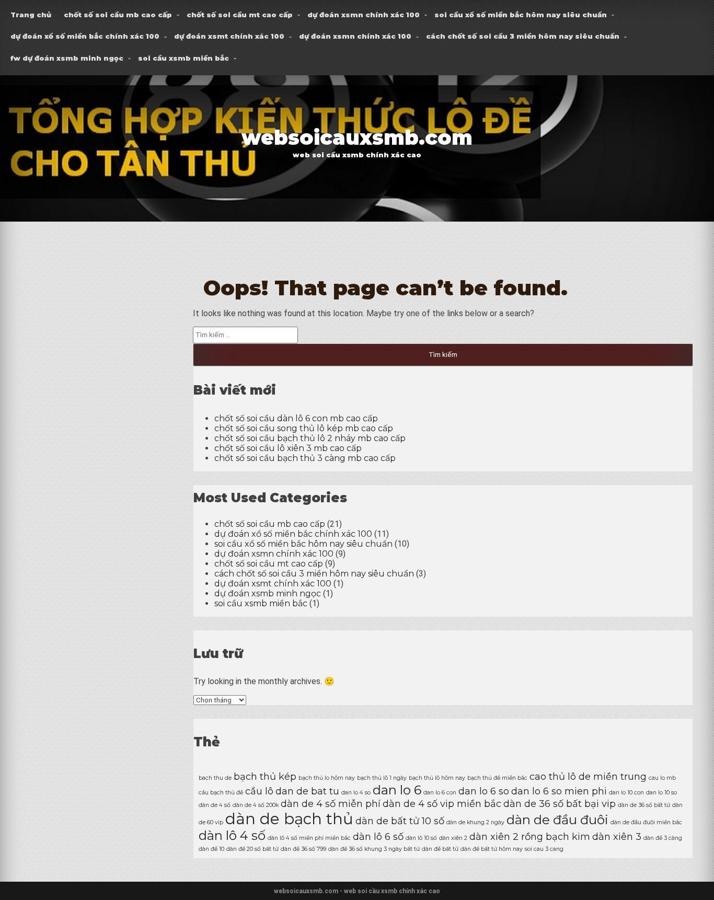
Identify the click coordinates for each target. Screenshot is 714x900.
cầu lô (259, 791)
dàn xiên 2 (453, 838)
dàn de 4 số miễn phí (331, 804)
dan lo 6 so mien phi (559, 791)
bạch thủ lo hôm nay (326, 778)
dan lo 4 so (356, 792)
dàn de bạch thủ (289, 819)
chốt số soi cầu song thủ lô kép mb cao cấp (303, 428)
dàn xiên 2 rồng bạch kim (529, 836)
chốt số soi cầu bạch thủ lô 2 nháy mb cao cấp (310, 438)
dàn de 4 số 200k (256, 805)
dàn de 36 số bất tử (644, 805)
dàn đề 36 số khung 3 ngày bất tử (374, 849)
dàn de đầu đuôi (557, 819)
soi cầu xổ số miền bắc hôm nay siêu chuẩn (520, 14)
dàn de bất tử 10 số (399, 821)
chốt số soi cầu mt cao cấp (240, 14)
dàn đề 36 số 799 (303, 849)
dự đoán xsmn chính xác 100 (363, 14)
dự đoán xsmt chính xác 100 (229, 36)
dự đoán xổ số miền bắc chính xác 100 (84, 36)
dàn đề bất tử (440, 849)
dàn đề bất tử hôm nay (491, 849)
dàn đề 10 (211, 849)
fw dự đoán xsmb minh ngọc (66, 58)
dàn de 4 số (215, 805)
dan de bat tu (307, 791)
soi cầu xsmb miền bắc (183, 58)
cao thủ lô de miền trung (588, 776)
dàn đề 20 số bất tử (252, 849)
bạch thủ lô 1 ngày (382, 778)
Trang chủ (30, 14)
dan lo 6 (397, 790)
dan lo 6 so (483, 791)
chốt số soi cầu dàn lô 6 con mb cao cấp (296, 418)
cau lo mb (662, 778)
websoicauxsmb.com (357, 137)
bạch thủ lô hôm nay (437, 778)
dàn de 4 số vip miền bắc (442, 804)
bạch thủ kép (265, 776)
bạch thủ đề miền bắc (497, 778)
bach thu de (215, 778)
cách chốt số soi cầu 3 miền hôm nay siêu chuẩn (522, 36)
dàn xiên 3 (616, 836)
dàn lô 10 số (421, 838)
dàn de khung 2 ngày (475, 822)
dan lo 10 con (626, 792)
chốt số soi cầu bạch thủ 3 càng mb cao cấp (305, 458)
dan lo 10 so (661, 792)
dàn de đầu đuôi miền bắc (646, 822)
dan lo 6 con (439, 792)
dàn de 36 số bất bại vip (559, 804)
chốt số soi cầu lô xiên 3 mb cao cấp (288, 448)
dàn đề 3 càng (662, 838)
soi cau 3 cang (544, 849)
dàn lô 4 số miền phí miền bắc (309, 838)
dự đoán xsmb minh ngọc (267, 593)
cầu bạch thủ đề (221, 792)
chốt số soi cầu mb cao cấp (118, 14)
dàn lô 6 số (378, 836)
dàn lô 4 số (232, 835)
